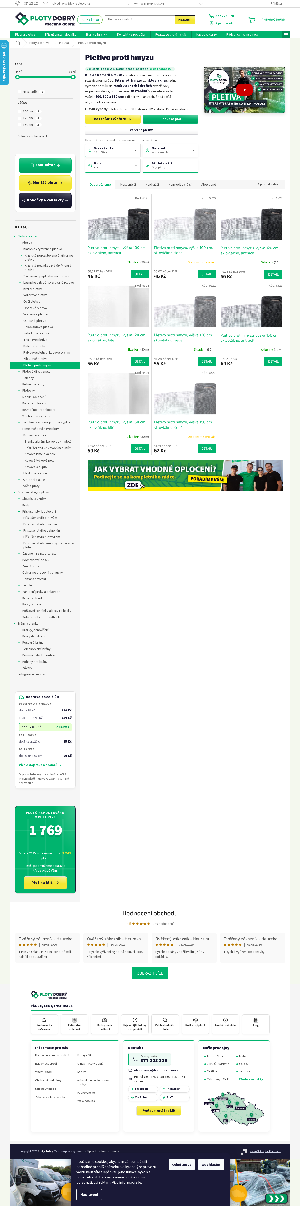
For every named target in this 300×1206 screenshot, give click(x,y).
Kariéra (81, 1072)
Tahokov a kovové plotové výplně (46, 422)
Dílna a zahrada (32, 598)
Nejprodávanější (180, 184)
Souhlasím (211, 1164)
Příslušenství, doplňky (33, 492)
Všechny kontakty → (251, 1081)
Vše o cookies (86, 1101)
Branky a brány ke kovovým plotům (49, 441)
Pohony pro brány (34, 661)
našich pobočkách (161, 69)
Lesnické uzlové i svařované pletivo (48, 282)
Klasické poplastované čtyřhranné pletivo (49, 257)
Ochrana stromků (34, 579)
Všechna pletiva (141, 130)
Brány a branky (28, 623)
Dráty (26, 505)
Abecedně (208, 184)
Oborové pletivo (35, 308)
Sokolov (243, 1064)
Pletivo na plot (170, 119)
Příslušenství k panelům (40, 524)
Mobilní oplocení (33, 397)
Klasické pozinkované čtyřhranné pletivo (48, 267)
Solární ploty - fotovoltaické (42, 617)
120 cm (31, 118)
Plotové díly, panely (36, 371)
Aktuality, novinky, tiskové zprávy (94, 1082)
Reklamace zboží (46, 1064)
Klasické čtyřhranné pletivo (42, 249)
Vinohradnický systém (37, 416)
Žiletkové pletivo (35, 358)
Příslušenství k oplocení (39, 511)
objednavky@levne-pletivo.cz (156, 1070)
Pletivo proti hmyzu (37, 365)
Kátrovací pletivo (35, 346)
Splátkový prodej (46, 1089)
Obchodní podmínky (48, 1080)
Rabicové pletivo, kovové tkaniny (47, 352)
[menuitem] (25, 34)
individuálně (27, 779)
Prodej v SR (84, 1055)
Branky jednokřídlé (35, 630)
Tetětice (212, 1072)
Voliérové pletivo (35, 295)
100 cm (31, 111)
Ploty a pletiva (28, 236)
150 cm (31, 124)
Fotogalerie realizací (32, 674)
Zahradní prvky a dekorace (41, 591)
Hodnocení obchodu (150, 912)
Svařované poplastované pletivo (46, 276)
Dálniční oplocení (34, 403)
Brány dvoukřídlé (34, 636)
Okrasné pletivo (34, 320)
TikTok (171, 1097)
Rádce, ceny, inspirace (52, 1006)
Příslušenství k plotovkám (41, 537)
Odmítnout (181, 1164)
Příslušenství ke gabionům (42, 530)
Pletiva (27, 242)
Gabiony (28, 378)
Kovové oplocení (35, 435)
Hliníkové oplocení (36, 473)
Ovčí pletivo (32, 301)
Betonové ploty (33, 384)
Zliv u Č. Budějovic (218, 1064)
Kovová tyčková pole (40, 460)
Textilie (27, 585)
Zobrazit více (150, 973)
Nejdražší (152, 184)
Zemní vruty (30, 566)
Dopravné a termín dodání (145, 4)
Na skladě (33, 91)
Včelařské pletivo (35, 314)
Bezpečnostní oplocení (38, 409)
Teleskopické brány (36, 649)
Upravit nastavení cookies (103, 1151)
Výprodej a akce (33, 479)
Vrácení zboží (43, 1072)
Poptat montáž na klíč (158, 1110)
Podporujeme (86, 1093)
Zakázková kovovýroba (50, 1097)
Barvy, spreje (31, 604)
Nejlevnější (128, 184)
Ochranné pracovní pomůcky (42, 572)
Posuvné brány (32, 642)
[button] (244, 90)
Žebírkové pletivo (36, 333)
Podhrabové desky (35, 560)
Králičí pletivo (33, 289)
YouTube (141, 1097)
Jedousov (245, 1072)
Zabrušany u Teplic (218, 1079)
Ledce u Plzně (215, 1056)
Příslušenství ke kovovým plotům (48, 448)
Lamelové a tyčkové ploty (40, 428)
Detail (140, 274)
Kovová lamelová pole (40, 454)
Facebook (141, 1089)
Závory (27, 668)
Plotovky (28, 390)
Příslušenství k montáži (38, 655)
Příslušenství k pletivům (40, 517)
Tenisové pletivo (35, 339)
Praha (242, 1056)
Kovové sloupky (36, 467)
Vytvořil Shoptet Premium (265, 1151)
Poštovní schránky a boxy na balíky (46, 610)
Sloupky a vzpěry (34, 498)
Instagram (173, 1089)
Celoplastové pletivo (38, 327)
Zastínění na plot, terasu (39, 553)
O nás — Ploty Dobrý (90, 1064)
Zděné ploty (31, 486)
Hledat (184, 20)
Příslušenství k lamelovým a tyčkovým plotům (50, 545)
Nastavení (89, 1194)
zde (138, 1182)
